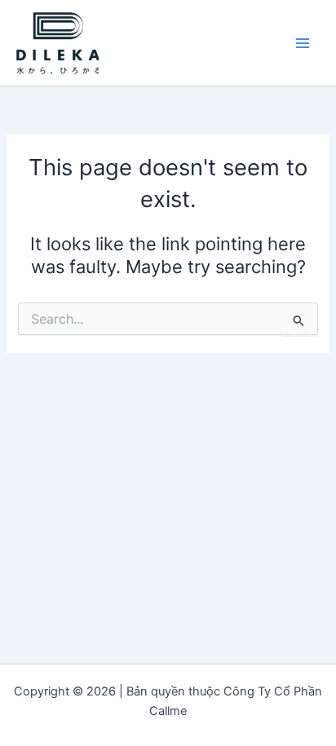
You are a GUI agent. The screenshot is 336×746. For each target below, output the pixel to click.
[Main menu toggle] (302, 43)
